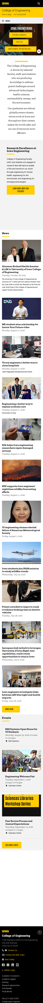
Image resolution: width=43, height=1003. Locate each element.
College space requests (11, 1002)
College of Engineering (16, 10)
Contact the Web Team (14, 955)
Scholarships (7, 988)
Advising (5, 982)
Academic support (9, 979)
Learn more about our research (21, 189)
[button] (39, 3)
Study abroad (7, 991)
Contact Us (12, 950)
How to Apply (6, 14)
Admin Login (9, 970)
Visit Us (19, 42)
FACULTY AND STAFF (10, 999)
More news (9, 709)
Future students (19, 35)
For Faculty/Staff (20, 14)
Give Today (9, 959)
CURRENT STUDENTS (10, 976)
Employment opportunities (19, 49)
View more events (11, 845)
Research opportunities (11, 985)
